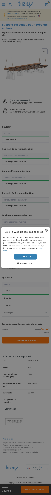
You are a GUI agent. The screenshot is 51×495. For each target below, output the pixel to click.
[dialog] (25, 247)
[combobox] (46, 230)
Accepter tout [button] (25, 257)
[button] (25, 263)
